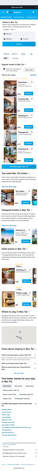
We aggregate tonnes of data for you (14, 453)
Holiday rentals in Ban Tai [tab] (11, 390)
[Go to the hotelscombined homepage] (13, 12)
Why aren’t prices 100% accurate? (14, 456)
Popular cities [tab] (7, 398)
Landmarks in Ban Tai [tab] (26, 394)
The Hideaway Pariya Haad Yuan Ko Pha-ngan (16, 427)
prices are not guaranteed (9, 444)
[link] (19, 166)
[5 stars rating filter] (25, 79)
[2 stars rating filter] (4, 79)
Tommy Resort (6, 412)
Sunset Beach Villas (8, 425)
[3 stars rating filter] (10, 79)
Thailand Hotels (11, 464)
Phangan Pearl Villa (8, 422)
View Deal (29, 93)
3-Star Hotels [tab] (7, 386)
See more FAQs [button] (19, 373)
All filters (33, 75)
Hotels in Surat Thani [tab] (9, 394)
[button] (36, 7)
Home (3, 464)
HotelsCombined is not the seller (13, 450)
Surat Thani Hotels (26, 464)
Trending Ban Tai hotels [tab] (22, 398)
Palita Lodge (6, 415)
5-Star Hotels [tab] (29, 386)
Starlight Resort (7, 409)
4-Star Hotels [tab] (18, 386)
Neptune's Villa (6, 420)
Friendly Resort (7, 430)
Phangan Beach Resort (9, 435)
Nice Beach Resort (8, 432)
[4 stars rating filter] (17, 79)
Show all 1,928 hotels (9, 187)
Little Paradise (6, 417)
